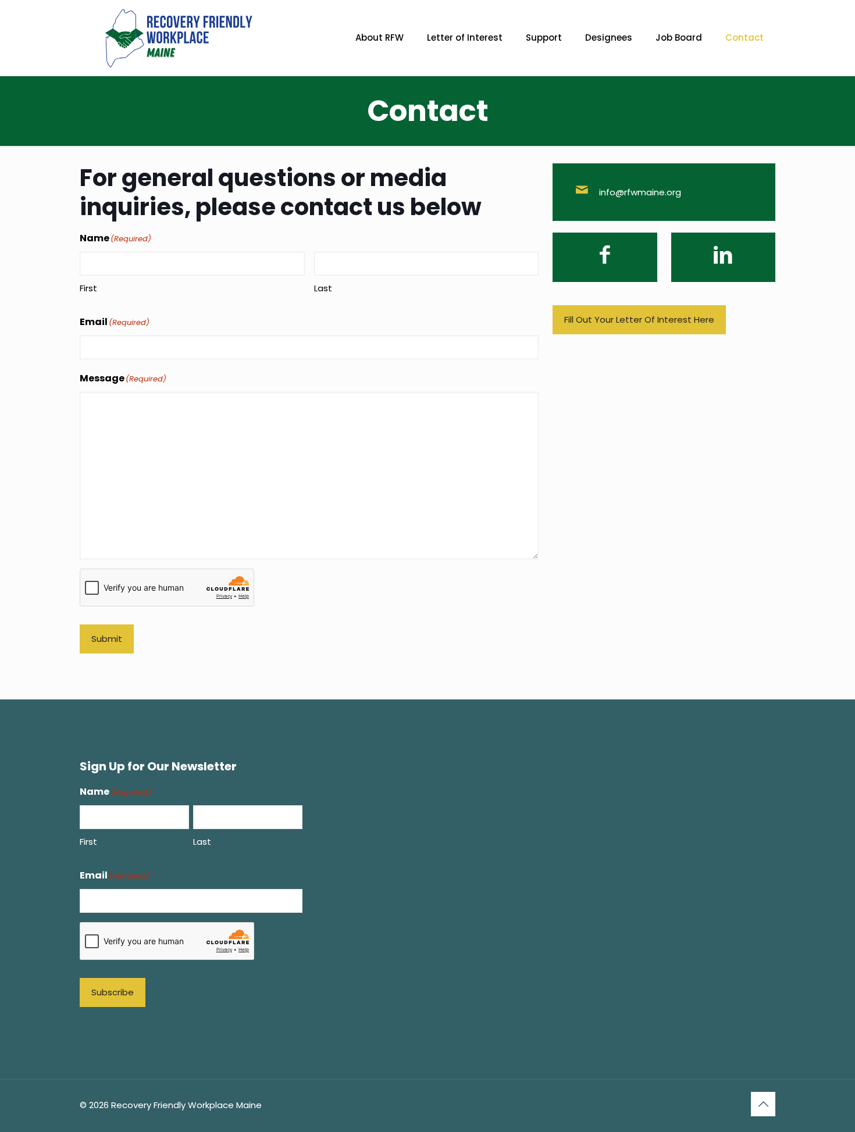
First (88, 288)
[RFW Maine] (178, 38)
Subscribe (112, 992)
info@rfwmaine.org (640, 192)
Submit (106, 639)
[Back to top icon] (763, 1104)
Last (323, 288)
